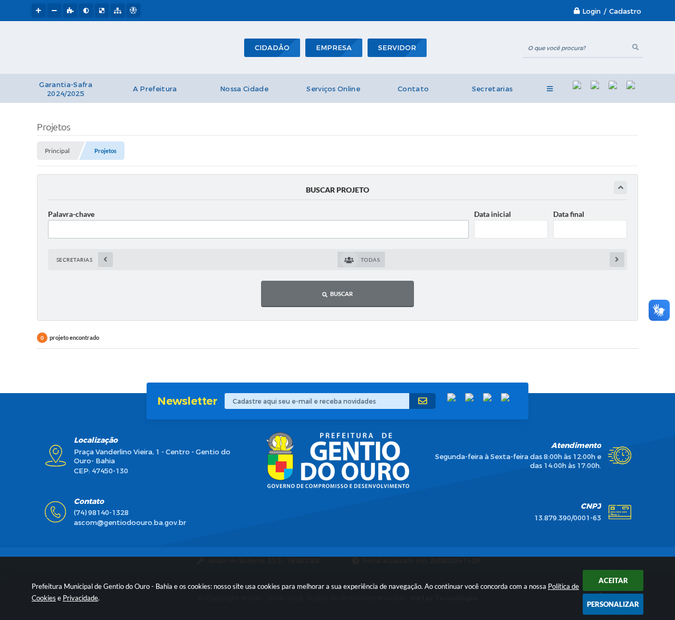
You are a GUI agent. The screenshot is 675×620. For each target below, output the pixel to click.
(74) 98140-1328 (101, 512)
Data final (568, 213)
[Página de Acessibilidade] (133, 10)
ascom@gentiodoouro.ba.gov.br (130, 522)
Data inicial (492, 213)
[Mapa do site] (117, 10)
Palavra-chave (71, 213)
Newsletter (187, 401)
